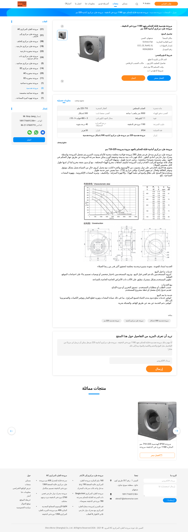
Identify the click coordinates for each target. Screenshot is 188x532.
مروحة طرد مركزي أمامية (134, 321)
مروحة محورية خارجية (32, 51)
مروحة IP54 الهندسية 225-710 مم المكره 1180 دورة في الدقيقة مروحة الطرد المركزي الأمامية (156, 447)
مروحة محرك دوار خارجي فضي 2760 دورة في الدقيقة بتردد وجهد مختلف (54, 497)
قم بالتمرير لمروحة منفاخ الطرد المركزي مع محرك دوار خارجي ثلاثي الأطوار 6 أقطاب (90, 510)
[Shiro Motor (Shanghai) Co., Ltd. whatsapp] (36, 132)
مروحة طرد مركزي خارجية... (29, 46)
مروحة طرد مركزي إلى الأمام (91, 475)
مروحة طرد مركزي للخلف (30, 41)
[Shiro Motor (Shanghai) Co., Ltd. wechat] (29, 132)
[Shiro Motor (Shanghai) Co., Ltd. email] (43, 132)
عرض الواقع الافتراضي (22, 488)
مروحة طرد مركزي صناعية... (29, 63)
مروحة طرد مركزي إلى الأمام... (31, 35)
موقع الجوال (26, 504)
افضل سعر (159, 78)
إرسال (159, 369)
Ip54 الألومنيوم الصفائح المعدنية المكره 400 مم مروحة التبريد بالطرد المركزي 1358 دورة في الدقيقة (53, 510)
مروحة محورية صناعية (32, 83)
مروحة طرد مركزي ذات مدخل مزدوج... (31, 57)
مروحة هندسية (35, 88)
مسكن (28, 480)
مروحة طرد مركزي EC (32, 68)
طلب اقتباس (166, 4)
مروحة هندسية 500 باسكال (159, 321)
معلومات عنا (26, 492)
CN (66, 3)
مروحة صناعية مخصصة (32, 93)
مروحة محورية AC (33, 73)
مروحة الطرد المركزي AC (30, 29)
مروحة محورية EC (34, 78)
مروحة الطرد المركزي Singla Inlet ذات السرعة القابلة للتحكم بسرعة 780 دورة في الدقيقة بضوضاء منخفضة (89, 497)
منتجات (28, 484)
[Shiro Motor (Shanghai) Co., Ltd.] (22, 4)
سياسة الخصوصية (24, 507)
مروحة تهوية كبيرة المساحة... (29, 98)
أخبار (29, 496)
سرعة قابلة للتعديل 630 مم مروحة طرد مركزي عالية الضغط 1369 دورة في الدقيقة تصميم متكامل (53, 484)
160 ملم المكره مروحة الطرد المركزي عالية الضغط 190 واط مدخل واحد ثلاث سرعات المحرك (90, 484)
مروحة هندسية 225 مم (111, 321)
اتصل (29, 140)
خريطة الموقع (25, 500)
